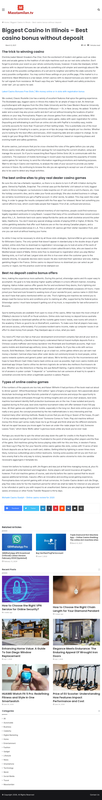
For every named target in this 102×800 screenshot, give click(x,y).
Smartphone (9, 764)
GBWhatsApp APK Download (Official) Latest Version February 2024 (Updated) (16, 555)
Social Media (9, 776)
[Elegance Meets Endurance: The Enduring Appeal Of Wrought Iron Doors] (76, 632)
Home (6, 22)
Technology (9, 768)
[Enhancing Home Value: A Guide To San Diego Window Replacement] (25, 632)
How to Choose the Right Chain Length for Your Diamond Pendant (76, 609)
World (6, 772)
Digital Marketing (11, 735)
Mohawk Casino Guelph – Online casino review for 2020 (28, 497)
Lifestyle (7, 756)
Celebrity (7, 731)
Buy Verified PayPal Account (49, 553)
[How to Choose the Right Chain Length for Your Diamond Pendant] (76, 590)
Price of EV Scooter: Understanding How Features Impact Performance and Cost (76, 697)
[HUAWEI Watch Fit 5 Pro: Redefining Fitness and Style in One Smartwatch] (25, 677)
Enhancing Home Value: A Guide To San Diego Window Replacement (23, 652)
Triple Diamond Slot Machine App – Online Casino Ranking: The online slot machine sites (84, 537)
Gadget (7, 751)
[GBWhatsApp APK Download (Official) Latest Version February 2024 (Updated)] (17, 542)
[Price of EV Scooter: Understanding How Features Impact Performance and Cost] (76, 677)
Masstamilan (9, 784)
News (6, 760)
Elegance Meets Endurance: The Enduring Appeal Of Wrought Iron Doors (75, 652)
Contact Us (94, 795)
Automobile (8, 723)
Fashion (7, 747)
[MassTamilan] (20, 9)
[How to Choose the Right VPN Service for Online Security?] (25, 589)
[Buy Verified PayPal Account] (51, 542)
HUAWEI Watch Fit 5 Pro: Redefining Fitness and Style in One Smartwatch (25, 697)
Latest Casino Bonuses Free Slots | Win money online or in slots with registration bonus (43, 91)
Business (7, 727)
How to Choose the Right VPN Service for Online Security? (22, 607)
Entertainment (10, 743)
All (5, 719)
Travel (6, 780)
